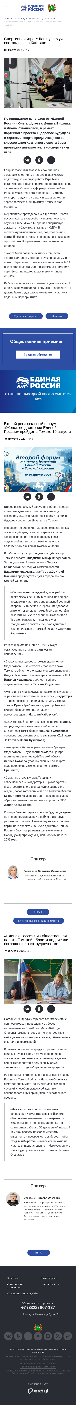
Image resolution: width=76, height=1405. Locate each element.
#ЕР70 (38, 912)
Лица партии (49, 1278)
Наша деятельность (29, 18)
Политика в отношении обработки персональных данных (38, 1370)
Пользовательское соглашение (38, 1363)
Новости (50, 18)
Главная (8, 18)
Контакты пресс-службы (22, 1293)
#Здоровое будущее (25, 316)
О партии (13, 1278)
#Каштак (57, 316)
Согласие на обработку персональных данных (38, 1373)
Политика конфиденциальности (38, 1366)
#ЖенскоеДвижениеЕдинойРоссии (39, 920)
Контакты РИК (50, 1284)
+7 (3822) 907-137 (38, 1307)
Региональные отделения (16, 1286)
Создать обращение (38, 354)
